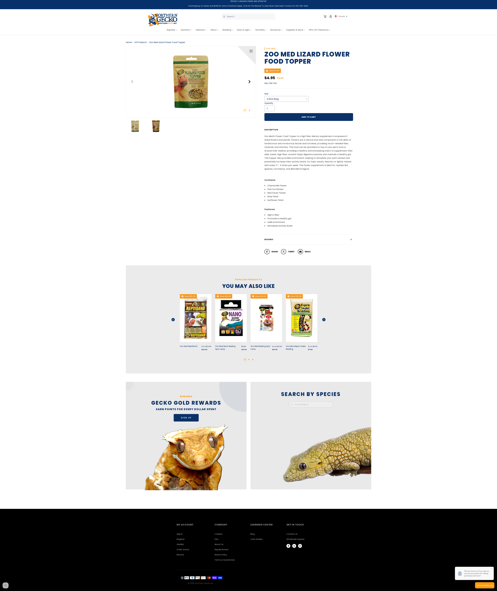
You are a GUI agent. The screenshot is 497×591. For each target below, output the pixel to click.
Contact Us (292, 534)
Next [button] (249, 81)
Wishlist (180, 544)
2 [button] (249, 110)
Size (266, 93)
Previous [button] (132, 81)
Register (181, 539)
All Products (140, 42)
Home (129, 42)
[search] (248, 16)
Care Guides (256, 539)
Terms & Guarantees (225, 559)
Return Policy (221, 554)
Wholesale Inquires (295, 539)
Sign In (180, 534)
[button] (176, 319)
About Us (219, 544)
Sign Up (186, 417)
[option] (191, 81)
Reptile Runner (221, 549)
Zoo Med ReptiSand (188, 346)
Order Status (183, 549)
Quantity (268, 103)
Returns (180, 554)
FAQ (216, 539)
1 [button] (245, 110)
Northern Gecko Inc (204, 583)
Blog (252, 534)
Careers (218, 534)
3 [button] (252, 359)
